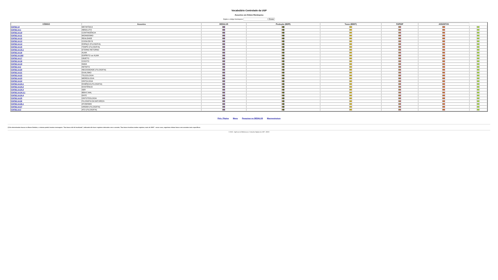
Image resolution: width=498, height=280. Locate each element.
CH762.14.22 (16, 75)
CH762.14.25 (16, 98)
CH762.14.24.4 (17, 95)
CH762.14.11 (16, 35)
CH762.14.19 (16, 64)
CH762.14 (15, 27)
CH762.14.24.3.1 (18, 93)
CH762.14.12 (16, 38)
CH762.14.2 (16, 67)
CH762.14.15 (16, 47)
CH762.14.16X (17, 55)
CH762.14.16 (16, 53)
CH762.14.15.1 (17, 50)
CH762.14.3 (16, 110)
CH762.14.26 (16, 101)
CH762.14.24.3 (17, 90)
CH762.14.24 (16, 81)
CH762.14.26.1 (17, 104)
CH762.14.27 (16, 107)
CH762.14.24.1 (17, 84)
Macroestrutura (274, 118)
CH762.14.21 (16, 73)
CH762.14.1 (16, 30)
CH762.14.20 (16, 70)
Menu (235, 118)
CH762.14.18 (16, 61)
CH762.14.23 (16, 78)
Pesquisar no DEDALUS (252, 118)
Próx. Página (223, 118)
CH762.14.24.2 (17, 87)
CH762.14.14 (16, 44)
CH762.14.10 (16, 33)
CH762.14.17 (16, 58)
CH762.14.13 (16, 41)
